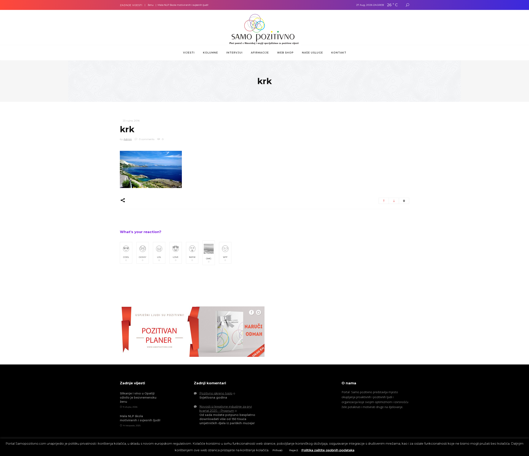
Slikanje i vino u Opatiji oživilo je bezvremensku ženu (138, 398)
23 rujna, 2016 (131, 120)
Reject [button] (293, 450)
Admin (128, 139)
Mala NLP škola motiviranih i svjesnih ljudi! (172, 4)
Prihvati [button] (277, 450)
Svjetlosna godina (213, 397)
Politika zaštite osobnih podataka (327, 450)
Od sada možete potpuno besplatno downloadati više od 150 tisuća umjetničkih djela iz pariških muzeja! (227, 419)
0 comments (146, 139)
